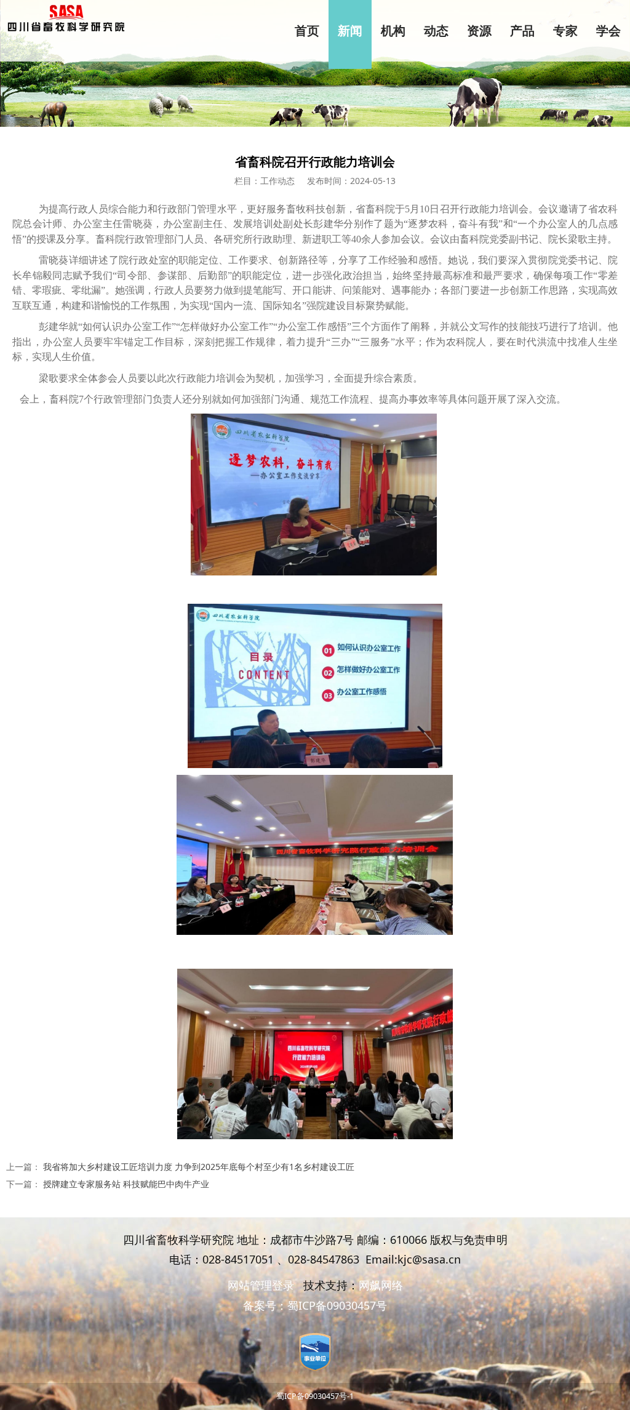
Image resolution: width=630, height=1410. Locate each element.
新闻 (350, 31)
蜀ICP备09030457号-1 (315, 1396)
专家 (565, 31)
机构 (393, 31)
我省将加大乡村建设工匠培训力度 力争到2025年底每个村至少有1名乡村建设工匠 (198, 1166)
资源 (479, 31)
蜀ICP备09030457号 (337, 1305)
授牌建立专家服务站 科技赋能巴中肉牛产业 (126, 1184)
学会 (608, 31)
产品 (522, 31)
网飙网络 (381, 1285)
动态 (436, 31)
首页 (307, 31)
